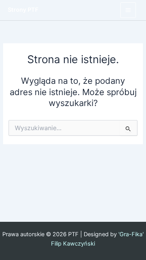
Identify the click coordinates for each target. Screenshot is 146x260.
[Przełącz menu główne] (128, 10)
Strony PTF (23, 9)
